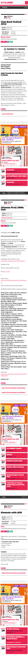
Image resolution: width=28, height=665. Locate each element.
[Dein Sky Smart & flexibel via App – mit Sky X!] (14, 135)
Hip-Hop (22, 193)
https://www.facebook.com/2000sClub (13, 261)
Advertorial (23, 126)
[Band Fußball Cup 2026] (14, 156)
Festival (4, 7)
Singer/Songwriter (19, 192)
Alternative (16, 193)
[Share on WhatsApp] (12, 42)
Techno (9, 193)
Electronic (10, 192)
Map (4, 41)
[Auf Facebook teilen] (8, 42)
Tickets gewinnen (9, 442)
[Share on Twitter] (10, 42)
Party (4, 193)
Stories (16, 126)
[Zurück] (1, 7)
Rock (26, 7)
